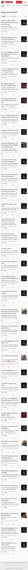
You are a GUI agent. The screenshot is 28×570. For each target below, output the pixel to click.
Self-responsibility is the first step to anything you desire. (10, 42)
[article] (14, 27)
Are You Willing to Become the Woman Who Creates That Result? (10, 54)
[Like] (2, 33)
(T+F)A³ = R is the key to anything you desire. (10, 58)
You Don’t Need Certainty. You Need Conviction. (9, 190)
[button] (2, 5)
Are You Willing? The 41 (9, 370)
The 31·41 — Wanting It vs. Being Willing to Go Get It (9, 399)
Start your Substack (10, 565)
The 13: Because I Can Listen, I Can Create (8, 220)
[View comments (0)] (7, 33)
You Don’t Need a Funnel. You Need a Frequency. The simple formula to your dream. (10, 311)
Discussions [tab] (13, 16)
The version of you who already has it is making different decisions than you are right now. (10, 431)
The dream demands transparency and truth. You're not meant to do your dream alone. (9, 27)
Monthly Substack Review (8, 417)
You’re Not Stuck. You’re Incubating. (9, 499)
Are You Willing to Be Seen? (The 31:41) (10, 342)
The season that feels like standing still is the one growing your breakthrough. (9, 503)
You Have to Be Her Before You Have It (10, 427)
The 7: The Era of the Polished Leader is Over (9, 235)
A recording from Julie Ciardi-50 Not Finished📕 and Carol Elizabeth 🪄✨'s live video (9, 360)
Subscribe (19, 2)
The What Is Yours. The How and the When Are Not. (8, 100)
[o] (24, 22)
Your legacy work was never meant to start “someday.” (8, 547)
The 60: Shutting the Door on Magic (9, 472)
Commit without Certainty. (10, 130)
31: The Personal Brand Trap (8, 384)
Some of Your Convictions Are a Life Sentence (9, 175)
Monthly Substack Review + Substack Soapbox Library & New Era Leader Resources (10, 88)
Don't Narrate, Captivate (9, 485)
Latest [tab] (3, 16)
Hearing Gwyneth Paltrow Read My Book (10, 514)
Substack (8, 568)
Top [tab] (8, 16)
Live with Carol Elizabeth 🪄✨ (9, 357)
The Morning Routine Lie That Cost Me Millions (9, 529)
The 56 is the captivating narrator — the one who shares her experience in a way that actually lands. (10, 488)
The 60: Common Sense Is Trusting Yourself (9, 457)
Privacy (12, 562)
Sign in (24, 2)
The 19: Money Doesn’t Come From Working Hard (9, 277)
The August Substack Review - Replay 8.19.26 (8, 84)
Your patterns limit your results (9, 292)
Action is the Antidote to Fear (9, 262)
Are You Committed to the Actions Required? (9, 70)
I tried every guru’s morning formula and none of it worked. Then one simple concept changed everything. (9, 532)
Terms (16, 562)
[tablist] (9, 16)
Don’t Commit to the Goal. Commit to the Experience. (10, 116)
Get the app (20, 565)
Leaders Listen (6, 249)
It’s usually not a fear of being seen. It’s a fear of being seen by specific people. (9, 345)
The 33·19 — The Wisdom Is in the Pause (10, 327)
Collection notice (22, 562)
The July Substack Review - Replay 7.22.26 (10, 414)
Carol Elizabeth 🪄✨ (10, 364)
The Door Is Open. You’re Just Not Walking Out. (9, 38)
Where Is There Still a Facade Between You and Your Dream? (9, 22)
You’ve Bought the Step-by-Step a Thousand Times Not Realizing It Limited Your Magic (10, 475)
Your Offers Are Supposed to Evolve (9, 442)
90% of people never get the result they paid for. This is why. (9, 460)
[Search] (25, 16)
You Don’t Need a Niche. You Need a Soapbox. (9, 160)
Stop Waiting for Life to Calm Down (9, 544)
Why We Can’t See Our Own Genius (8, 518)
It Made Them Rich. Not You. (8, 205)
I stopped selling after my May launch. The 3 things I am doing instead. (9, 145)
